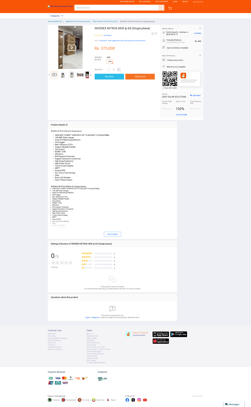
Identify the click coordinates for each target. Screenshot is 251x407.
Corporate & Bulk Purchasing (57, 338)
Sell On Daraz (145, 1)
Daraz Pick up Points (55, 349)
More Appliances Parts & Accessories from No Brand (126, 41)
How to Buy (52, 336)
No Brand (103, 41)
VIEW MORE (112, 234)
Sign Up (185, 1)
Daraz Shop (52, 343)
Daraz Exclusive (92, 356)
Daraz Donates (91, 338)
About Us (90, 334)
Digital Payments (92, 336)
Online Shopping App (94, 351)
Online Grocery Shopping (95, 354)
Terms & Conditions (93, 343)
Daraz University (92, 358)
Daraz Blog (90, 340)
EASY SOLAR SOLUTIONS (174, 97)
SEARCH (161, 8)
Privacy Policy (91, 345)
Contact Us (51, 345)
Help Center (52, 334)
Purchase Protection (54, 347)
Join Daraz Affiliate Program (96, 363)
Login (175, 1)
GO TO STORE (181, 115)
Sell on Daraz (91, 360)
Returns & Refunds (54, 340)
